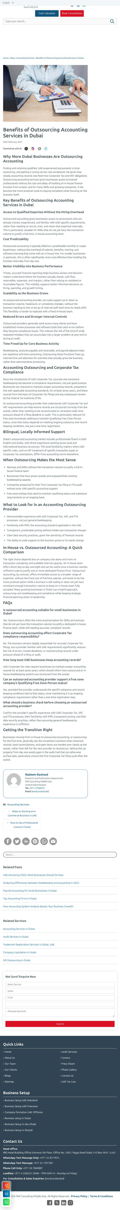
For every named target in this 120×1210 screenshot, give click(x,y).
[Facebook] (50, 1203)
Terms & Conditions (101, 1196)
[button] (112, 21)
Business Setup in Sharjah (19, 1130)
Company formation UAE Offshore (24, 1112)
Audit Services (69, 1051)
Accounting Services (18, 804)
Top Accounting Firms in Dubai (20, 898)
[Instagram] (70, 1203)
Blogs (8, 1075)
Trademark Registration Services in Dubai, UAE (29, 944)
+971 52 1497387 (43, 1162)
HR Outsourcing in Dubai (16, 960)
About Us (10, 1057)
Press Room (68, 1063)
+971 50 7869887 (33, 1168)
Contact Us (68, 1075)
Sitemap (9, 1081)
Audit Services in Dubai (15, 936)
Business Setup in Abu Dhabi (20, 1124)
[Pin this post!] (35, 844)
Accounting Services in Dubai (19, 928)
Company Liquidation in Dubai (19, 952)
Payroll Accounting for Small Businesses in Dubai (30, 890)
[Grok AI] (39, 148)
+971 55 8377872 (49, 1157)
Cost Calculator (47, 13)
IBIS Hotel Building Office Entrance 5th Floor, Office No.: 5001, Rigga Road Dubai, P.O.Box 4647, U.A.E (59, 1152)
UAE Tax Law (69, 1081)
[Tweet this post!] (17, 844)
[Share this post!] (8, 844)
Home (8, 1051)
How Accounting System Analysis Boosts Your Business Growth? (38, 906)
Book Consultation (72, 13)
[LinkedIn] (64, 1203)
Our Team (10, 1063)
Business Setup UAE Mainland (21, 1100)
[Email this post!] (53, 844)
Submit (60, 1024)
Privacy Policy (79, 1196)
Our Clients (11, 1069)
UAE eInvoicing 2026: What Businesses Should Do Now (33, 875)
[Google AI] (32, 148)
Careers (66, 1057)
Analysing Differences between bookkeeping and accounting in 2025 (41, 882)
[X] (57, 1203)
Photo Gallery (69, 1069)
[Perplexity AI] (45, 148)
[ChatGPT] (26, 148)
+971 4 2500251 (37, 788)
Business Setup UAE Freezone (21, 1106)
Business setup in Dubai (18, 1118)
